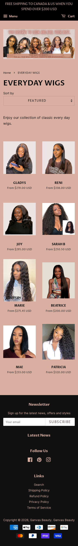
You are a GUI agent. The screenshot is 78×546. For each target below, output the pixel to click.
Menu (13, 16)
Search (39, 484)
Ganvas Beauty (41, 520)
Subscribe (60, 422)
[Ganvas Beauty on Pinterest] (39, 460)
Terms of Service (39, 507)
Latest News (39, 435)
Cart (71, 16)
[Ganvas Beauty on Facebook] (30, 460)
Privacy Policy (39, 501)
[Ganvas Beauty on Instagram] (48, 460)
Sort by (8, 93)
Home (7, 73)
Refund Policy (39, 496)
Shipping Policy (39, 490)
